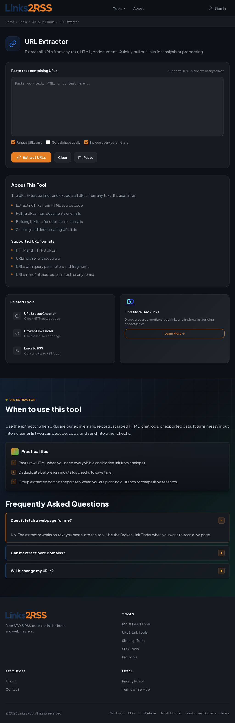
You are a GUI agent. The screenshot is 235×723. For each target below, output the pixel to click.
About (138, 8)
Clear (62, 157)
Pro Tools (129, 657)
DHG (131, 713)
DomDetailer (147, 713)
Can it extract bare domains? (38, 552)
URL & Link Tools (43, 22)
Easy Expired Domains (200, 713)
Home (10, 22)
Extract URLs (34, 157)
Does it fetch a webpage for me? (41, 520)
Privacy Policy (133, 681)
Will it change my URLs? (32, 570)
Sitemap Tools (133, 640)
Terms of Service (136, 689)
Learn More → (175, 333)
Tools (117, 8)
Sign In (220, 8)
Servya (224, 713)
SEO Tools (130, 648)
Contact (12, 689)
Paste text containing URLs (117, 70)
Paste (88, 157)
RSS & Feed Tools (136, 624)
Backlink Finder (170, 713)
